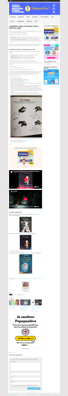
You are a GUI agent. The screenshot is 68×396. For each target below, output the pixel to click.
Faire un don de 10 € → (25, 348)
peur (14, 352)
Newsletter (29, 21)
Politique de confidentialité (46, 394)
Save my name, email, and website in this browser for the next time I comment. (25, 385)
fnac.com (27, 233)
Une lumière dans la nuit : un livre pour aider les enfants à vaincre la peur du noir (25, 306)
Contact (37, 394)
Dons (36, 21)
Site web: (12, 381)
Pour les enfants (44, 16)
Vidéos (27, 16)
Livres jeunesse (20, 21)
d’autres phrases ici (31, 69)
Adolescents (35, 16)
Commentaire (13, 361)
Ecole (52, 16)
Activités (12, 21)
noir (11, 352)
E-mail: (12, 376)
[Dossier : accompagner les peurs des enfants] (14, 302)
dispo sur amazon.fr (36, 214)
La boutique (13, 16)
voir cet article (26, 80)
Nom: (12, 372)
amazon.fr (23, 233)
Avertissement (56, 394)
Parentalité (21, 16)
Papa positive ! (15, 394)
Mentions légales (30, 394)
